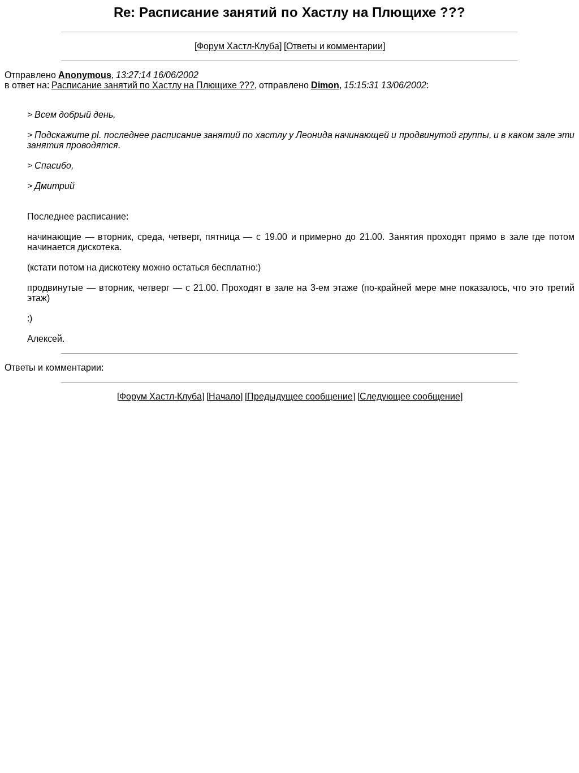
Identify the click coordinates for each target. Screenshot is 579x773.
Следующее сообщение (410, 396)
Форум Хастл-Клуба (238, 46)
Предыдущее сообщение (300, 396)
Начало (224, 396)
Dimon (325, 85)
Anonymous (84, 75)
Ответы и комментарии (334, 46)
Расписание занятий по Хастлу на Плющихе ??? (152, 85)
